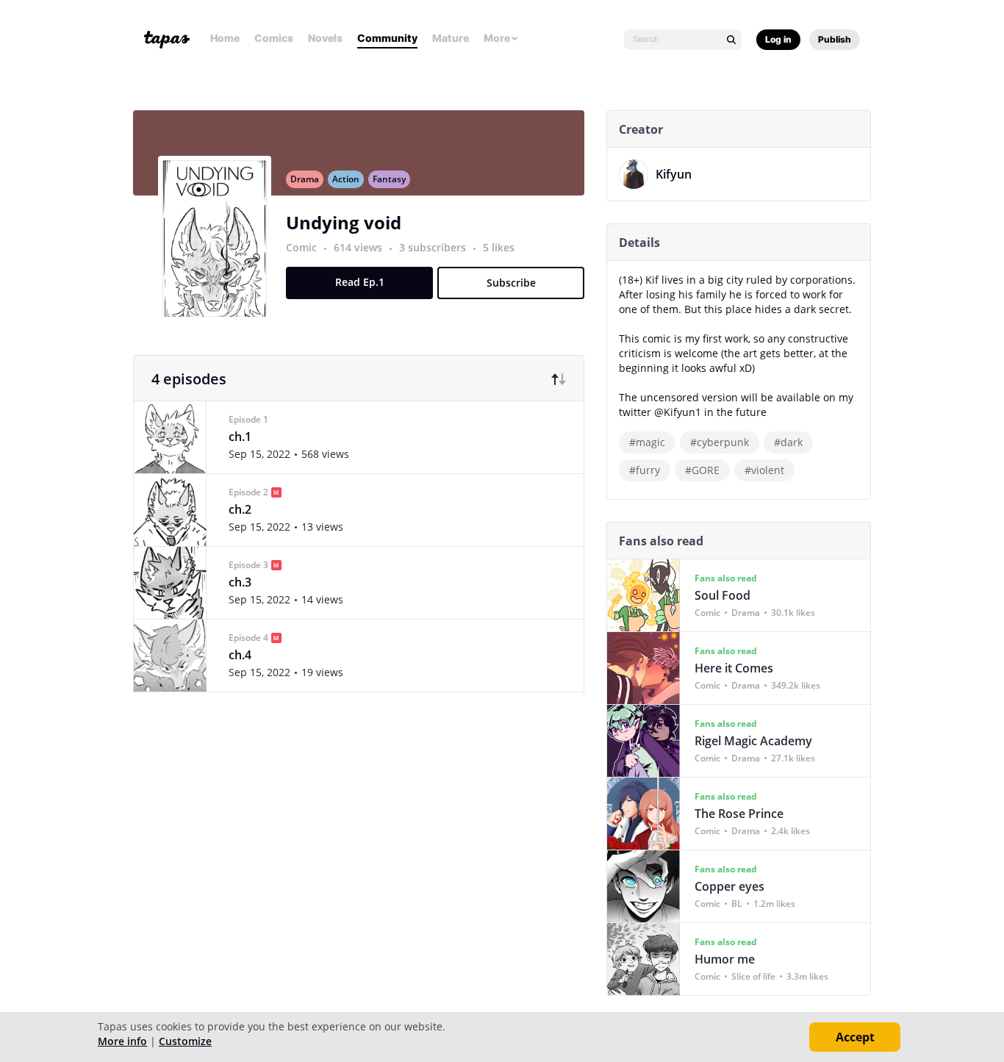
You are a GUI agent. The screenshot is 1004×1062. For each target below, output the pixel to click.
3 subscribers (434, 247)
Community (387, 38)
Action (345, 179)
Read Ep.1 (359, 282)
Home (225, 38)
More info (122, 1041)
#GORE (702, 470)
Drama (304, 179)
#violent (764, 470)
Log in (778, 39)
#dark (788, 442)
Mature (450, 38)
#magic (647, 442)
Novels (325, 38)
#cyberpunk (719, 442)
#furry (644, 470)
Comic (301, 247)
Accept (855, 1037)
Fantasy (389, 179)
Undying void (343, 222)
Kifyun (674, 174)
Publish (834, 39)
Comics (273, 38)
